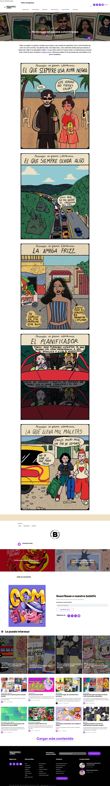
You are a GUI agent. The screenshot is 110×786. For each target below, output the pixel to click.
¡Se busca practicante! (35, 694)
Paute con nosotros (43, 769)
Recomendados (42, 763)
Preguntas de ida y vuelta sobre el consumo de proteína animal (96, 666)
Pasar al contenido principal (6, 1)
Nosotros (41, 765)
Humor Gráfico (65, 9)
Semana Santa (26, 525)
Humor (20, 525)
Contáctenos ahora (62, 778)
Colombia (33, 525)
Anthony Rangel (88, 732)
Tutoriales (75, 9)
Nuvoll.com (52, 785)
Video (26, 775)
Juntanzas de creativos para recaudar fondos (40, 667)
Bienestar (44, 9)
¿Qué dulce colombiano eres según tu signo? (68, 724)
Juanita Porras (60, 703)
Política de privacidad (43, 775)
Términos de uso (42, 773)
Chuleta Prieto (51, 35)
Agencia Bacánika (29, 777)
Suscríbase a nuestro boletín (64, 602)
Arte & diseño (28, 767)
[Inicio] (10, 7)
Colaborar (41, 767)
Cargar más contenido (55, 739)
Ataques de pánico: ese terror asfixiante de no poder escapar (69, 666)
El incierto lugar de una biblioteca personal (67, 695)
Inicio (26, 763)
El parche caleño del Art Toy (37, 724)
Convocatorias (54, 9)
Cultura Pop (25, 9)
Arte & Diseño (35, 9)
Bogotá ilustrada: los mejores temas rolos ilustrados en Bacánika (13, 666)
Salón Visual (27, 771)
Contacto (41, 771)
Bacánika (4, 701)
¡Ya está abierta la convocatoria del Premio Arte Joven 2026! (12, 724)
